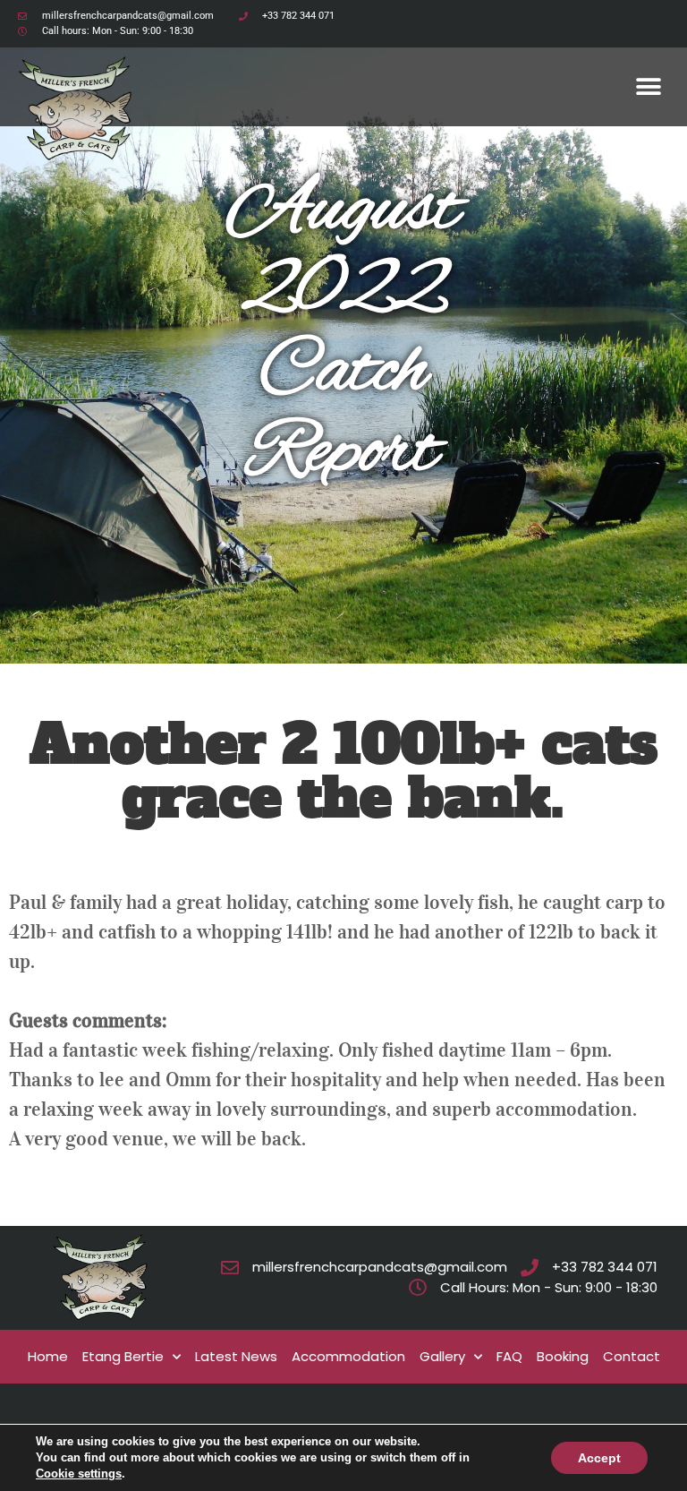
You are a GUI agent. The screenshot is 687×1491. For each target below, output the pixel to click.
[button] (649, 86)
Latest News (236, 1356)
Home (48, 1356)
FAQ (509, 1356)
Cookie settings (79, 1473)
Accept (599, 1458)
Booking (563, 1356)
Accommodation (348, 1356)
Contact (631, 1356)
